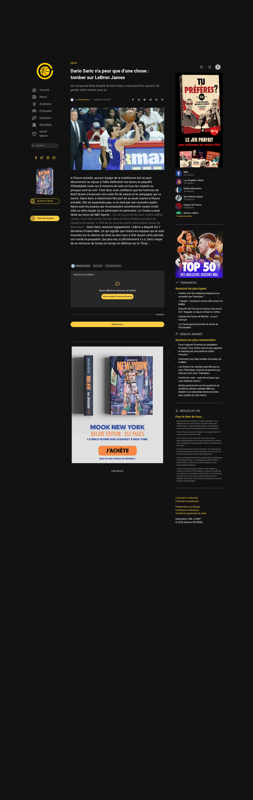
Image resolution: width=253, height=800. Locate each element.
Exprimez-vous (117, 324)
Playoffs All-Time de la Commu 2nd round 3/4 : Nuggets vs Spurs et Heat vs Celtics (200, 310)
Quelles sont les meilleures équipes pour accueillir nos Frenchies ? (199, 295)
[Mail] (156, 100)
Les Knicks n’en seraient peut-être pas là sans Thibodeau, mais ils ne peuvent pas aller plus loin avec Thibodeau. (199, 370)
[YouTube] (54, 158)
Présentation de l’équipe (187, 506)
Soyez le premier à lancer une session (117, 297)
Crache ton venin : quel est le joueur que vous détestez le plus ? (198, 379)
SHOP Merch (44, 134)
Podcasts (46, 111)
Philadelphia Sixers (113, 266)
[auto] (201, 67)
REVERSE (46, 125)
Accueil (44, 90)
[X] (162, 100)
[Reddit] (150, 100)
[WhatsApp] (139, 100)
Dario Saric (98, 266)
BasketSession (84, 100)
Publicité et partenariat (187, 501)
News (43, 97)
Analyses (45, 104)
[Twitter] (42, 158)
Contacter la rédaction (186, 498)
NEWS (74, 63)
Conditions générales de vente (190, 513)
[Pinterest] (145, 100)
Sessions (45, 118)
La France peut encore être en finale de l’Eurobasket (198, 326)
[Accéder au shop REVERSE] (209, 67)
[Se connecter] (217, 67)
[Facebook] (133, 100)
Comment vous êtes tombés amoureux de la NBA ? (199, 361)
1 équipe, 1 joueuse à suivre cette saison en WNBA (200, 303)
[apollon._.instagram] (48, 158)
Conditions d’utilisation (187, 510)
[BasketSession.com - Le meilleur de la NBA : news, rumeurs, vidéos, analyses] (44, 71)
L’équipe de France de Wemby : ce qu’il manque (198, 318)
